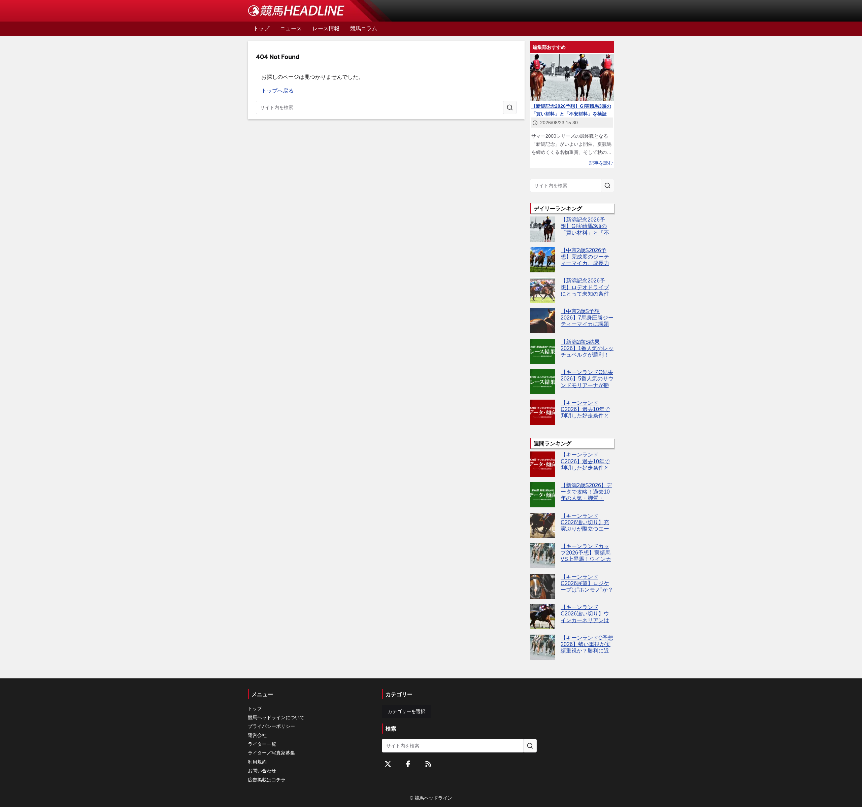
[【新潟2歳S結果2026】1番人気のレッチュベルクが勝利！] (542, 351)
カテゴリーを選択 (406, 711)
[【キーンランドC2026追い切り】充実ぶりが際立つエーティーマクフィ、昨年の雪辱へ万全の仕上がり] (542, 525)
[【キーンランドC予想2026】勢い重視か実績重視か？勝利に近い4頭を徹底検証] (542, 647)
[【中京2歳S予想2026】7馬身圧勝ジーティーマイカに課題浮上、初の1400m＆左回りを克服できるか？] (542, 320)
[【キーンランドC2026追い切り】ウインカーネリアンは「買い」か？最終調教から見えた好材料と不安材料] (542, 616)
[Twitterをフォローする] (388, 764)
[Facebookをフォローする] (408, 764)
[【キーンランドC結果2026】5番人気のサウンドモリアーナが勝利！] (542, 381)
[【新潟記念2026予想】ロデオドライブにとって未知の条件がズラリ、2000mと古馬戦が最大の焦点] (542, 290)
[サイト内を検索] (510, 107)
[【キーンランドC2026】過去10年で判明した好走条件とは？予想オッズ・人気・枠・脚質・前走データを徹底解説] (542, 412)
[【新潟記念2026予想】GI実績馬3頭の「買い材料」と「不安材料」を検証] (542, 229)
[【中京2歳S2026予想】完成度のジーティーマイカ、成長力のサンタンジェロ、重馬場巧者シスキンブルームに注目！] (542, 259)
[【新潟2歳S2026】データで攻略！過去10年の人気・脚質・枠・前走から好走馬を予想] (542, 494)
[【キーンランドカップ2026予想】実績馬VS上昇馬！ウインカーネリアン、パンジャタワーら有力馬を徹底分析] (542, 555)
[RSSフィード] (428, 764)
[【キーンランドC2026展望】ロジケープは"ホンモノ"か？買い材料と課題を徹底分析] (542, 586)
